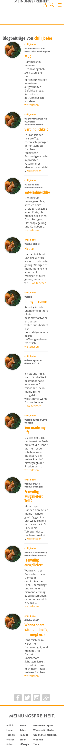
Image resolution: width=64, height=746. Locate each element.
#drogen (38, 503)
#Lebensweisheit (34, 197)
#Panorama (32, 48)
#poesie (37, 377)
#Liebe (29, 260)
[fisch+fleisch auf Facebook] (18, 719)
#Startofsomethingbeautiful (40, 61)
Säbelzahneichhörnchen (42, 209)
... (26, 384)
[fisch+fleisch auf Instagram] (36, 719)
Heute (29, 265)
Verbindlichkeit (36, 139)
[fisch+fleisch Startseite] (32, 13)
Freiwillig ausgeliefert (34, 579)
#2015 (35, 380)
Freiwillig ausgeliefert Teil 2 (33, 513)
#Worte (43, 128)
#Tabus (29, 500)
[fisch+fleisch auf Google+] (46, 719)
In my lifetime (36, 318)
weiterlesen (31, 115)
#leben (37, 260)
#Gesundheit (32, 194)
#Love (42, 48)
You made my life (35, 446)
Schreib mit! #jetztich (47, 19)
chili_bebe (43, 38)
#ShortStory (40, 569)
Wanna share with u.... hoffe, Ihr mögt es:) (36, 648)
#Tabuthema (32, 572)
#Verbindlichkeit (34, 134)
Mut (27, 66)
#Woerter (30, 131)
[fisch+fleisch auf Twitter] (27, 719)
